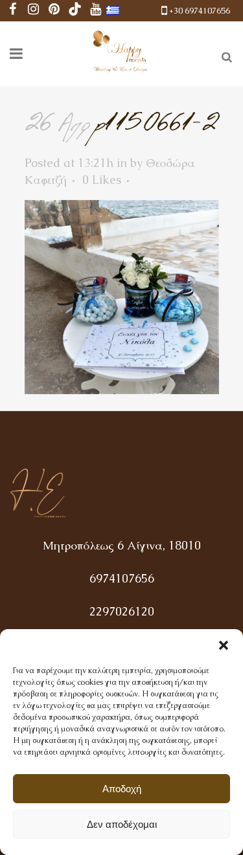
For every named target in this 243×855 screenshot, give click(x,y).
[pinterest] (54, 10)
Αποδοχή (121, 788)
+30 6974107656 (199, 10)
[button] (223, 645)
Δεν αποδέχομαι (122, 824)
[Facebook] (13, 10)
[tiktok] (75, 10)
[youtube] (96, 10)
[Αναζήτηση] (224, 55)
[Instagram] (33, 10)
